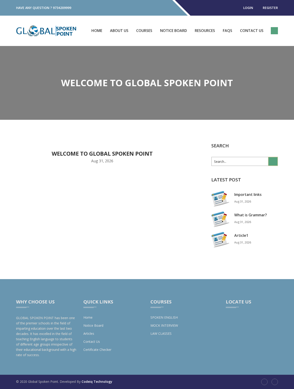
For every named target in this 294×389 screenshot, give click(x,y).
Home (96, 30)
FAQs (227, 30)
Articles (88, 333)
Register (270, 8)
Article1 (241, 235)
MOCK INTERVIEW (164, 325)
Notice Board (173, 30)
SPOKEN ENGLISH (164, 317)
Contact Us (251, 30)
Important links (248, 194)
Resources (205, 30)
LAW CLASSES (161, 333)
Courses (144, 30)
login (248, 8)
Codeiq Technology (97, 381)
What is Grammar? (250, 214)
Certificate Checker (97, 349)
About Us (119, 30)
